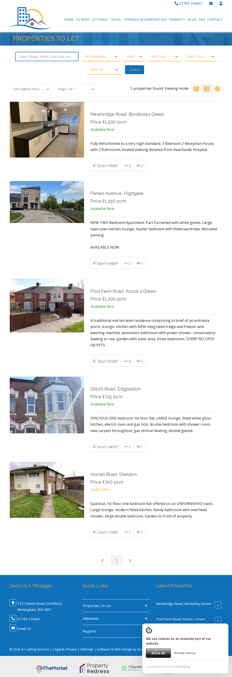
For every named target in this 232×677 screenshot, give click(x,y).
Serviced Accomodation (145, 19)
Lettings (99, 19)
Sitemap (86, 649)
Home (68, 19)
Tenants (176, 19)
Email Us (24, 628)
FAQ (202, 19)
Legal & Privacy (65, 649)
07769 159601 (190, 3)
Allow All (158, 653)
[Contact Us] (220, 3)
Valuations (91, 618)
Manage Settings (185, 653)
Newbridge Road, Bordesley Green (183, 603)
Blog (192, 19)
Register (89, 631)
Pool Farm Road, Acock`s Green (180, 619)
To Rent (82, 19)
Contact (214, 19)
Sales (115, 19)
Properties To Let (97, 605)
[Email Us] (211, 3)
